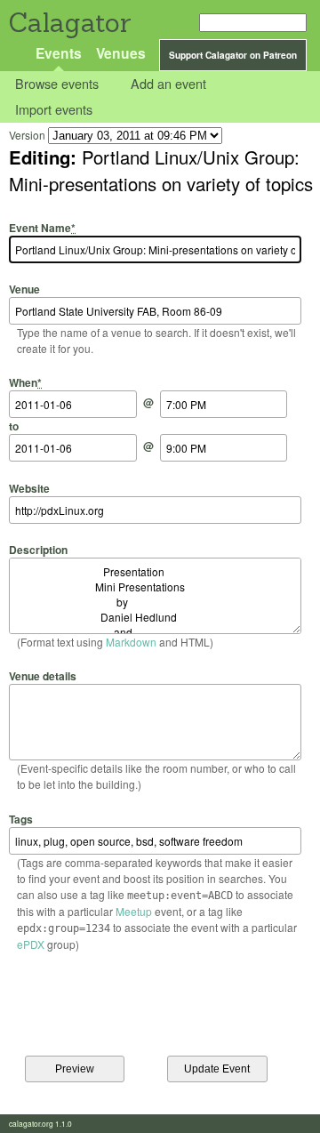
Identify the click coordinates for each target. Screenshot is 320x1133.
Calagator (69, 22)
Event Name (42, 227)
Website (29, 487)
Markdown (131, 641)
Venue (24, 289)
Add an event (168, 84)
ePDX (30, 944)
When (25, 382)
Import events (53, 109)
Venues (121, 53)
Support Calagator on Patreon (233, 55)
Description (38, 550)
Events (59, 53)
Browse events (57, 84)
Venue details (42, 676)
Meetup (134, 911)
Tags (21, 818)
